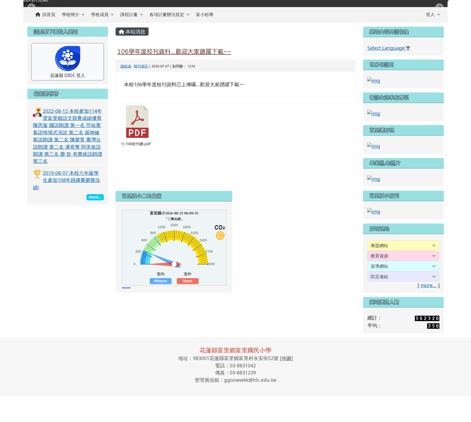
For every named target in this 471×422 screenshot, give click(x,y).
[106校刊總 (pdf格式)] (137, 121)
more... (429, 285)
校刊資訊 (141, 66)
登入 (430, 14)
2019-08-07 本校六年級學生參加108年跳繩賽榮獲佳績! (66, 180)
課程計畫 (129, 14)
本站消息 (134, 31)
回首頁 (48, 14)
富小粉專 (204, 14)
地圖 (286, 358)
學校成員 (99, 14)
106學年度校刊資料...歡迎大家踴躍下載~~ (174, 51)
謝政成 (125, 66)
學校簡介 (70, 14)
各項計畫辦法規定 (166, 14)
